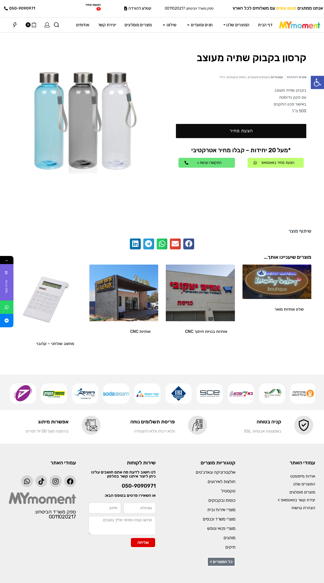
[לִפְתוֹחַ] (15, 25)
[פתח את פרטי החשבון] (47, 25)
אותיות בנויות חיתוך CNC (206, 331)
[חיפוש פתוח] (56, 25)
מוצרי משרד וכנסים (219, 519)
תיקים (230, 547)
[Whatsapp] (27, 481)
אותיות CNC (140, 331)
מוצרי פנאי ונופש (221, 528)
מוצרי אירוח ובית (221, 509)
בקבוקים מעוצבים (259, 77)
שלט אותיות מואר (289, 309)
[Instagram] (56, 481)
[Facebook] (70, 481)
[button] (317, 82)
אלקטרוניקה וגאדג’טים (215, 472)
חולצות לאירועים (221, 481)
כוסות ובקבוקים (236, 77)
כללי (222, 77)
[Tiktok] (41, 481)
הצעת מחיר (241, 131)
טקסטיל (228, 490)
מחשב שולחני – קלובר (55, 343)
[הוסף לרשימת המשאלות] (254, 276)
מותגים (229, 537)
